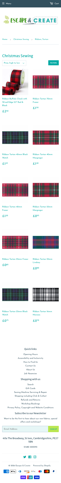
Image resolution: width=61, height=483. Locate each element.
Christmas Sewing (21, 39)
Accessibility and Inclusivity (30, 358)
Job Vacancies (30, 373)
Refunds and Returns (30, 400)
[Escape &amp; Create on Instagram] (34, 458)
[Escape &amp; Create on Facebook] (29, 458)
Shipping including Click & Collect (30, 396)
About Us (30, 370)
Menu (8, 4)
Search (30, 384)
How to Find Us (30, 362)
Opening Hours (30, 354)
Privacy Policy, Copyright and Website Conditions (31, 408)
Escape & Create (23, 466)
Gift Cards (30, 388)
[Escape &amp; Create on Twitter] (24, 458)
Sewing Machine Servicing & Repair (30, 392)
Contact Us (30, 366)
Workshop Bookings (30, 404)
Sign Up (53, 429)
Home (4, 39)
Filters (53, 63)
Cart (56, 4)
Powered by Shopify (41, 466)
